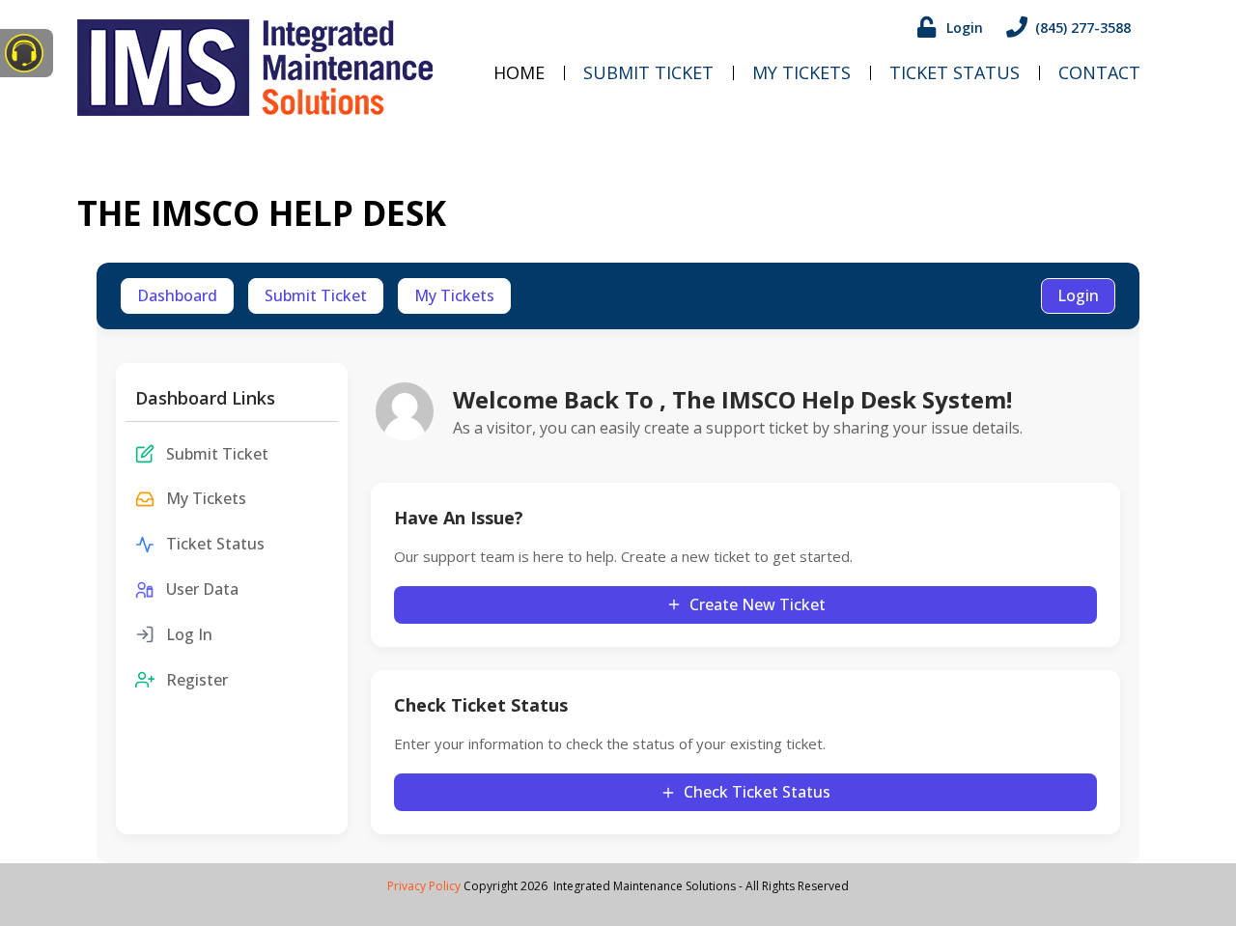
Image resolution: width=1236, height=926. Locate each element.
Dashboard (177, 295)
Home (519, 72)
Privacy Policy (424, 886)
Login (1078, 295)
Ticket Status (954, 72)
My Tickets (801, 72)
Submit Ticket (648, 72)
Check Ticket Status (757, 791)
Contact (1099, 72)
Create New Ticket (757, 604)
